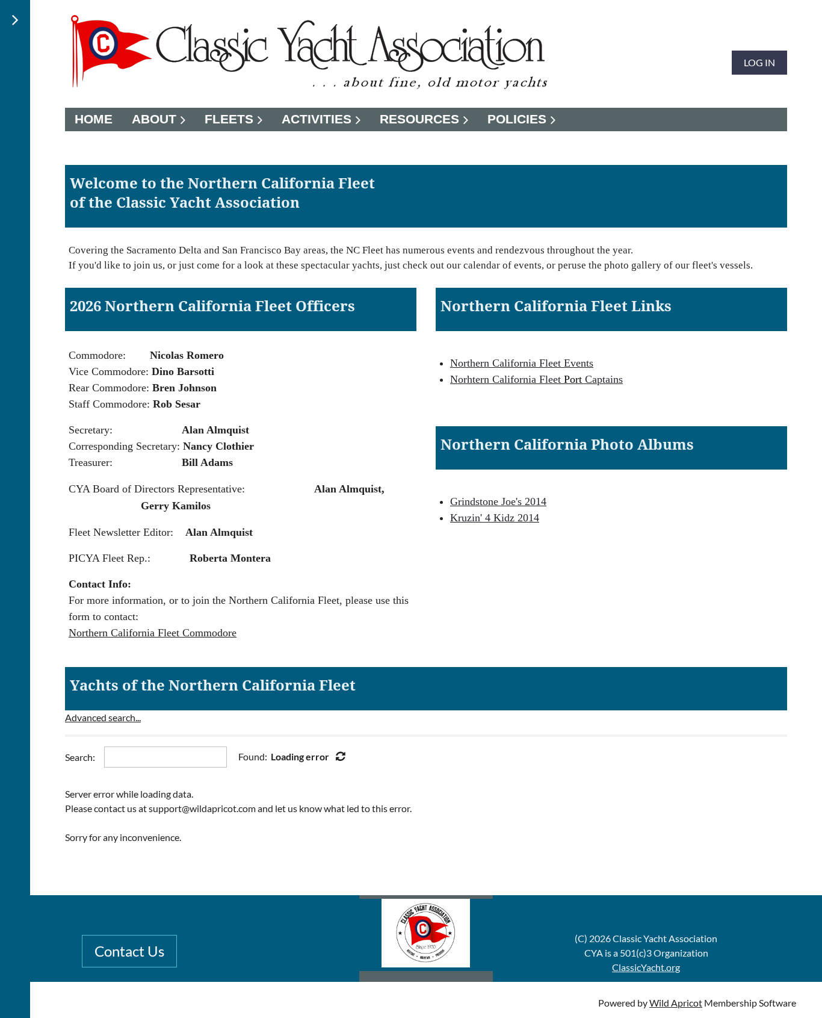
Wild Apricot (675, 1002)
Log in (759, 62)
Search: (80, 757)
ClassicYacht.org (646, 967)
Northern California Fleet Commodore (152, 633)
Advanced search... (103, 717)
